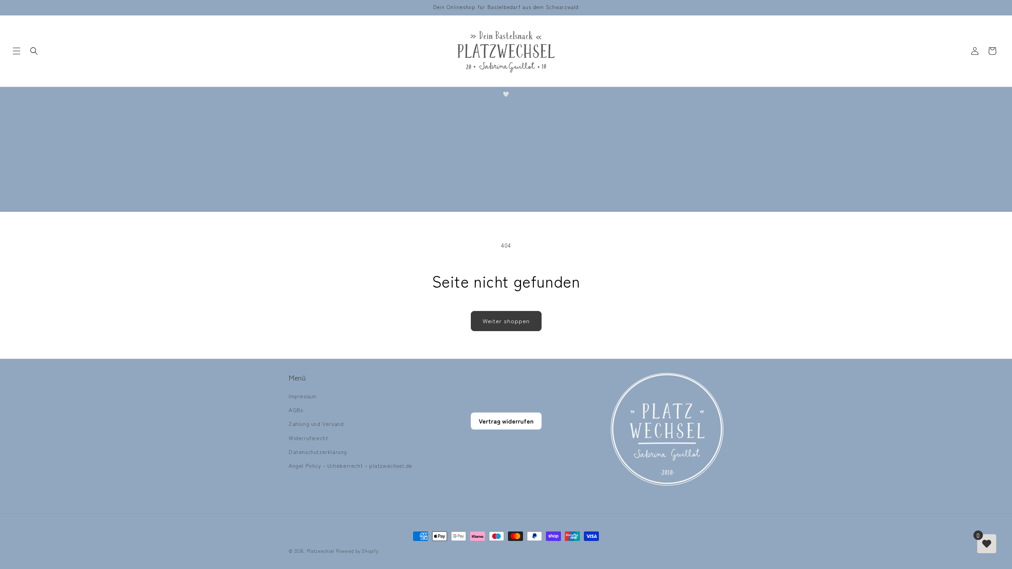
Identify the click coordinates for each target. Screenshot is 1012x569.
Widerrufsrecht (308, 438)
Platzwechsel (320, 551)
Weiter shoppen (506, 321)
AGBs (296, 410)
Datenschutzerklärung (318, 452)
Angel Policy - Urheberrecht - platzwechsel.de (350, 465)
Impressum (302, 396)
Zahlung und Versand (316, 424)
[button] (16, 51)
